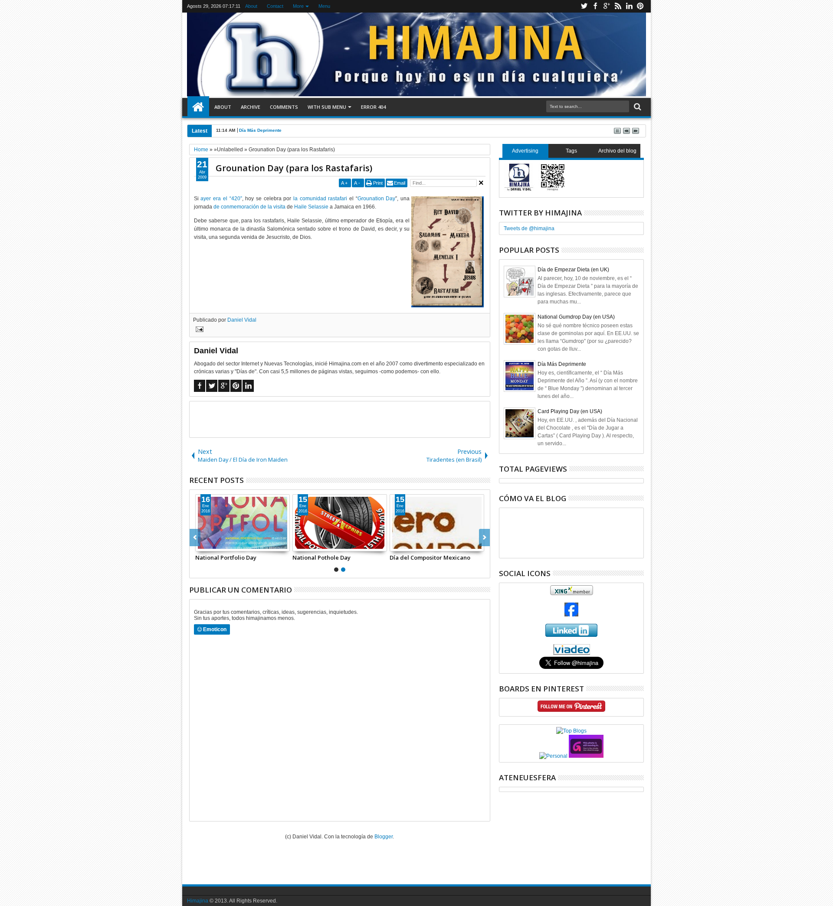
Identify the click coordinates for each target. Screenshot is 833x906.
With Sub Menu (327, 107)
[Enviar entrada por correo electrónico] (198, 330)
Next (195, 537)
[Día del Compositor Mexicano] (437, 523)
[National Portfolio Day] (242, 523)
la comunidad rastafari (320, 199)
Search (636, 107)
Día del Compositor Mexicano (430, 557)
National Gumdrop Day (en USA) (576, 317)
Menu (325, 6)
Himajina (197, 901)
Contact (275, 6)
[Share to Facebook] (202, 544)
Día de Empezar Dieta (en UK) (573, 270)
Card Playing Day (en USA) (570, 411)
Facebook (595, 6)
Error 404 (373, 107)
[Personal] (553, 756)
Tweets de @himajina (529, 228)
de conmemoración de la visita (249, 207)
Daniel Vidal (241, 320)
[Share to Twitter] (211, 544)
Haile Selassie (311, 207)
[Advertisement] (339, 419)
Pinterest (640, 6)
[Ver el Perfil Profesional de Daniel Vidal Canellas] (571, 653)
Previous (484, 537)
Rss (617, 6)
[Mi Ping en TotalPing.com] (586, 756)
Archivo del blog (617, 151)
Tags (571, 151)
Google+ (606, 6)
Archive (250, 107)
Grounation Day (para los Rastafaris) (294, 168)
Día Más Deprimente (562, 364)
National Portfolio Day (225, 557)
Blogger (383, 837)
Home (198, 107)
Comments (284, 107)
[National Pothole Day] (339, 523)
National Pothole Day (321, 557)
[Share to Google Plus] (221, 544)
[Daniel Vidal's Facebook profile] (571, 615)
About (252, 6)
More (298, 6)
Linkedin (629, 6)
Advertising (525, 151)
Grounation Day (376, 199)
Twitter (584, 6)
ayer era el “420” (221, 199)
